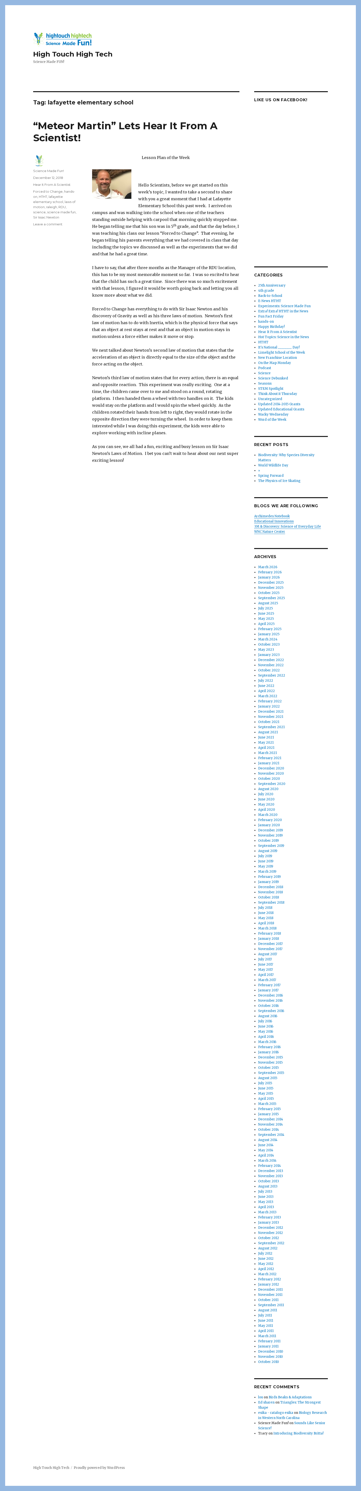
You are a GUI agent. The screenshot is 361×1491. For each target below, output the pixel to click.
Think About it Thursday (277, 394)
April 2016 (266, 1037)
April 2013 (266, 1207)
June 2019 (265, 861)
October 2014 (268, 1130)
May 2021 (266, 742)
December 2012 (270, 1228)
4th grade (266, 291)
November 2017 (270, 949)
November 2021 (270, 717)
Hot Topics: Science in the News (283, 337)
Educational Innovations (274, 521)
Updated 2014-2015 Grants (279, 404)
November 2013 (270, 1176)
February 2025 (269, 629)
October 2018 (268, 897)
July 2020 (265, 794)
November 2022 (271, 665)
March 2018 (267, 928)
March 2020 (268, 815)
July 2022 (265, 681)
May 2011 (265, 1326)
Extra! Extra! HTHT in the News (283, 311)
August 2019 (267, 851)
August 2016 (267, 1016)
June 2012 (266, 1259)
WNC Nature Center (269, 532)
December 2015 (270, 1057)
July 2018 (265, 908)
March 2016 (267, 1042)
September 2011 (271, 1305)
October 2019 (268, 841)
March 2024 (268, 639)
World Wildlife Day (273, 465)
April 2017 (266, 975)
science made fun (61, 212)
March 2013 (267, 1212)
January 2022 (269, 706)
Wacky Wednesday (273, 414)
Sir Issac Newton (46, 217)
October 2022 (269, 670)
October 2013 (268, 1181)
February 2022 (270, 701)
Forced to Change (48, 191)
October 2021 (268, 722)
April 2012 (266, 1269)
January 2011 (268, 1346)
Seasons (265, 383)
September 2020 (271, 784)
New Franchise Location (277, 358)
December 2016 (270, 995)
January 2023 (269, 655)
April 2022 (266, 691)
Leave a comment (47, 224)
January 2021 (268, 763)
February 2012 (269, 1279)
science (39, 212)
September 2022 (271, 675)
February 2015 (269, 1109)
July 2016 (265, 1021)
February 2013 (269, 1217)
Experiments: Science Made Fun (284, 306)
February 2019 (269, 877)
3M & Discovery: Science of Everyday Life (287, 526)
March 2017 (267, 980)
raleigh (51, 207)
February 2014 (269, 1166)
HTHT (43, 197)
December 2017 (270, 944)
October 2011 (268, 1300)
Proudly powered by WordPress (99, 1468)
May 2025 (266, 619)
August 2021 (268, 732)
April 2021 (266, 748)
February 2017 (269, 985)
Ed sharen (266, 1402)
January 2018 (268, 939)
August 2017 (267, 954)
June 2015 (265, 1088)
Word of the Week (272, 420)
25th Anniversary (272, 285)
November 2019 (270, 835)
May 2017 (265, 970)
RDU (62, 207)
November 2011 (270, 1295)
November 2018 (270, 892)
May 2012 (265, 1264)
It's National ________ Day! (279, 347)
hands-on (266, 321)
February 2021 (269, 758)
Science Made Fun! (48, 171)
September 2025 (271, 598)
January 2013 (268, 1222)
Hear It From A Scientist (51, 185)
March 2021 (267, 753)
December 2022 (271, 660)
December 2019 (270, 830)
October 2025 (268, 593)
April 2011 (266, 1331)
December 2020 (271, 768)
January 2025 (268, 634)
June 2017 (265, 964)
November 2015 (270, 1062)
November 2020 (271, 773)
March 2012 (267, 1274)
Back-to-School (270, 296)
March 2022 (267, 696)
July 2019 (265, 856)
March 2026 (267, 567)
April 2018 (266, 923)
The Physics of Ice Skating (279, 481)
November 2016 (270, 1001)
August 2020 (268, 789)
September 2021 (271, 727)
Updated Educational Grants (281, 409)
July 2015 (265, 1083)
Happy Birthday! (271, 327)
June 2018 (266, 913)
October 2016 (268, 1006)
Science (264, 373)
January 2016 (268, 1052)
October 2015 (268, 1068)
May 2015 (265, 1093)
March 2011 (267, 1336)
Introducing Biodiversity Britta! (298, 1433)
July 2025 (265, 608)
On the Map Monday (274, 363)
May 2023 (266, 650)
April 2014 (266, 1155)
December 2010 (270, 1351)
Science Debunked (273, 378)
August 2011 (267, 1310)
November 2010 (270, 1357)
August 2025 (268, 603)
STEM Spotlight (270, 389)
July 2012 (265, 1253)
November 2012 (270, 1233)
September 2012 (271, 1243)
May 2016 (265, 1031)
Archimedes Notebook (272, 516)
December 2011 (270, 1290)
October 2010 (268, 1362)
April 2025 (266, 624)
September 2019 (271, 846)
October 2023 (269, 644)
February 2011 (269, 1341)
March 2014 (267, 1160)
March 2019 (267, 871)
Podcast (264, 368)
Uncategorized (270, 399)
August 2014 (268, 1140)
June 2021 (266, 737)
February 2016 (269, 1047)
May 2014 (265, 1150)
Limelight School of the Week (281, 352)
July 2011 (265, 1315)
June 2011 (265, 1320)
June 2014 (266, 1145)
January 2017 (268, 990)
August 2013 (268, 1186)
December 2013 (270, 1171)
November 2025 (270, 588)
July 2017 (265, 959)
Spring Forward (271, 476)
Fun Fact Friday (271, 316)
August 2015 (267, 1078)
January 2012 (268, 1284)
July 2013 (265, 1191)
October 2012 (268, 1238)
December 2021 (270, 711)
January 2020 (269, 825)
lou (260, 1397)
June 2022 (266, 686)
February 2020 (270, 820)
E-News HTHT (269, 301)
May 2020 (266, 804)
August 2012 (268, 1248)
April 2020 (266, 810)
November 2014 (270, 1124)
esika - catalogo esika (275, 1413)
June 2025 (266, 613)
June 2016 (265, 1026)
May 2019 (265, 866)
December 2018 (270, 887)
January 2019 (268, 882)
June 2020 (266, 799)
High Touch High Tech (72, 54)
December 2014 (270, 1119)
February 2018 (269, 933)
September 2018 (271, 902)
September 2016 (271, 1011)
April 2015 (266, 1099)
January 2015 (268, 1114)
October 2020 (269, 779)
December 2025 (271, 582)
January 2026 (269, 577)
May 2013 (265, 1202)
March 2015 (267, 1104)
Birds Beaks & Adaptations (290, 1397)
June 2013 (266, 1197)
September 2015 (271, 1073)
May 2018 (265, 918)
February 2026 (270, 572)
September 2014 (271, 1135)
